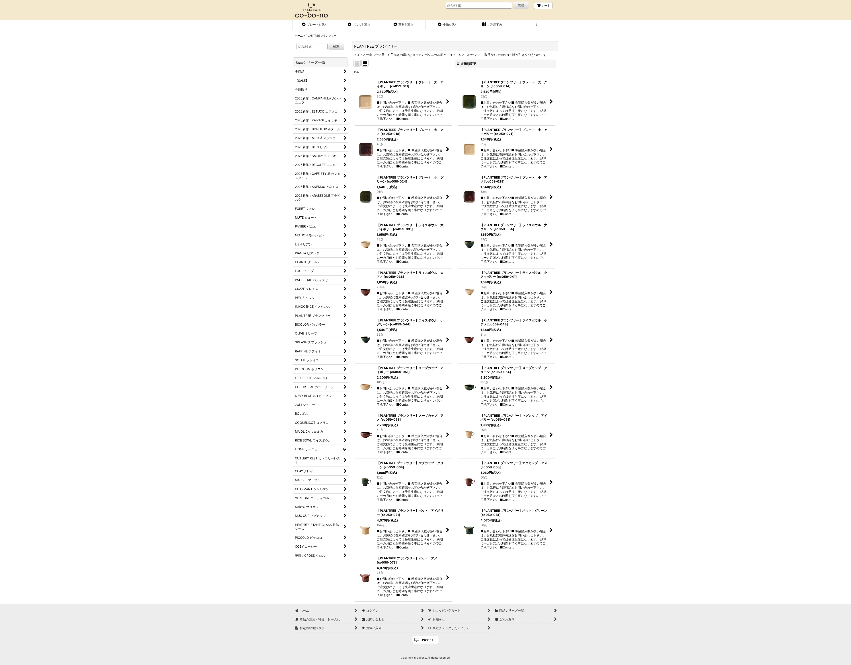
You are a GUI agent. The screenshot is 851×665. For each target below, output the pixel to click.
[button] (536, 25)
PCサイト (428, 640)
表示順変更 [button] (468, 64)
